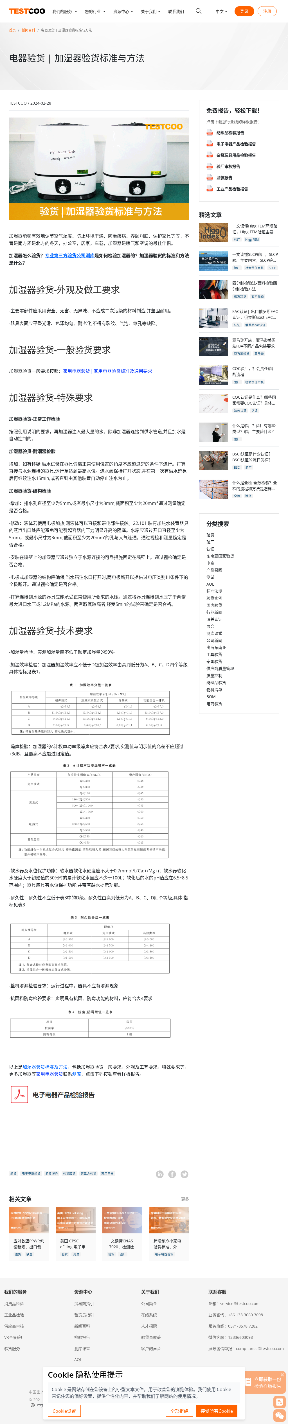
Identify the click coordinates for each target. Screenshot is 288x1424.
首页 (12, 30)
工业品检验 (14, 1314)
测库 (76, 1074)
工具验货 (214, 654)
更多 (185, 1199)
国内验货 (214, 605)
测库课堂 (214, 633)
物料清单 (214, 689)
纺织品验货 (216, 682)
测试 (210, 577)
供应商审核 (14, 1326)
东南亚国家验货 (220, 556)
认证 (210, 549)
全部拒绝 (179, 1411)
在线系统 (149, 1314)
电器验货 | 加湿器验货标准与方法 (66, 30)
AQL (210, 584)
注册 (267, 11)
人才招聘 (149, 1326)
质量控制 (214, 675)
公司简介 (149, 1303)
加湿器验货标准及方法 (45, 1067)
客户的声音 (151, 1348)
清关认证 (214, 619)
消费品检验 (14, 1303)
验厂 (210, 542)
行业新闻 (214, 612)
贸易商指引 (84, 1303)
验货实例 (214, 598)
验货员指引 (84, 1314)
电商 (210, 563)
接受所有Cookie (217, 1411)
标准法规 (214, 591)
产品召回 (214, 570)
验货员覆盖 (151, 1337)
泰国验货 (214, 661)
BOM (211, 696)
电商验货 (214, 703)
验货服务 (12, 1348)
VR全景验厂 (14, 1337)
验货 (210, 535)
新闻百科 (28, 30)
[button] (65, 11)
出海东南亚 (216, 647)
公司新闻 (214, 640)
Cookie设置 (64, 1411)
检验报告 (82, 1337)
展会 (210, 626)
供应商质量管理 (220, 668)
